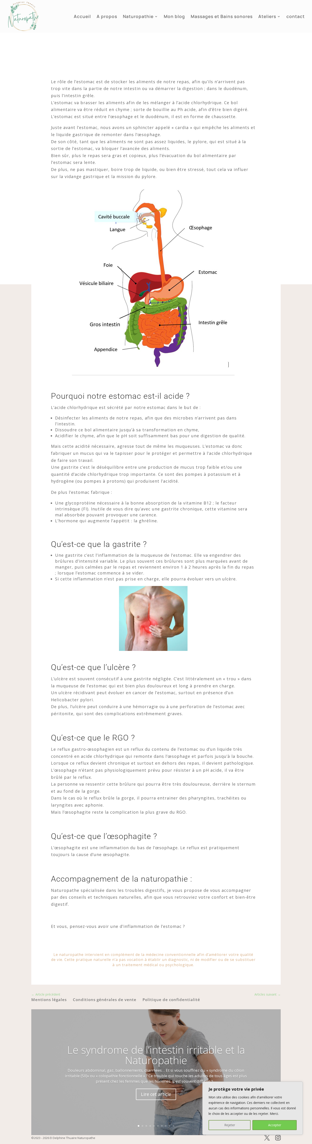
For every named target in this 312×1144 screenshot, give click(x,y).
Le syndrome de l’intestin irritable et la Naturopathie (156, 1055)
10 (173, 1126)
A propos (107, 17)
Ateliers (267, 17)
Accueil (82, 17)
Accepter (274, 1125)
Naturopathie (138, 17)
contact (295, 17)
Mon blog (174, 17)
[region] (252, 1108)
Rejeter (229, 1125)
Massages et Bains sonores (222, 17)
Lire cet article (156, 1094)
